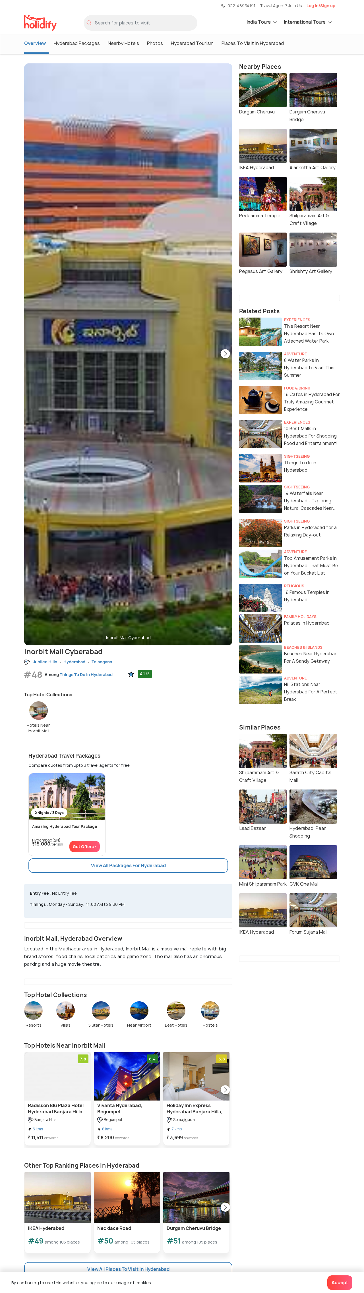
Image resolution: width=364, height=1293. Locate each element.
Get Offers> (84, 846)
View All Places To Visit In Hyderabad (128, 1269)
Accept (340, 1282)
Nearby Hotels (123, 43)
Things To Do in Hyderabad (86, 674)
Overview (35, 43)
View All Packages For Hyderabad (128, 865)
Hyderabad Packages (77, 43)
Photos (155, 43)
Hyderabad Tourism (192, 43)
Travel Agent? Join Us (281, 5)
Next (225, 354)
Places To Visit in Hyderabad (253, 43)
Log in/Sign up (321, 5)
